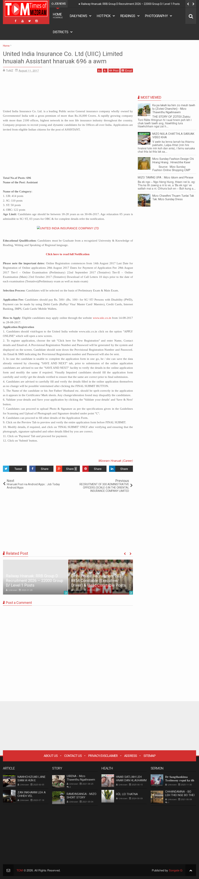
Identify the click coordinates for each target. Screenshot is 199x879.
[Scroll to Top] (190, 870)
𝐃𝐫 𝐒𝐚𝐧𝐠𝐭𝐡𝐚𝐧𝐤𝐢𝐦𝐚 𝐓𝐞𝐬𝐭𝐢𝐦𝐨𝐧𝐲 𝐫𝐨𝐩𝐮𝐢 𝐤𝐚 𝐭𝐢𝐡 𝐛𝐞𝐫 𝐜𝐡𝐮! (179, 780)
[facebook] (15, 21)
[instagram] (36, 21)
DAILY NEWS (78, 16)
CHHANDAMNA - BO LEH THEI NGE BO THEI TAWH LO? (180, 795)
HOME (58, 15)
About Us (51, 756)
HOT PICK (104, 16)
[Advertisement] (68, 92)
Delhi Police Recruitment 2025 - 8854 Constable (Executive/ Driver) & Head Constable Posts (136, 3)
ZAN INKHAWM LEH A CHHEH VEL (31, 794)
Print (116, 70)
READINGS (127, 16)
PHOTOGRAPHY (156, 16)
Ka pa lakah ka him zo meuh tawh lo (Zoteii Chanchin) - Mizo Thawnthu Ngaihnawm (173, 108)
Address (130, 756)
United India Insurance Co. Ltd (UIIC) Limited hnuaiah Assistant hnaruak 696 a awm (63, 57)
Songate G (175, 870)
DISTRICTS (60, 32)
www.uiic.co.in (102, 317)
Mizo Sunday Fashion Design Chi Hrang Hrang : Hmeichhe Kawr (173, 160)
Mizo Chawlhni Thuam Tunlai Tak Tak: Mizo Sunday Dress (173, 197)
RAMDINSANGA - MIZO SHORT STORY (81, 795)
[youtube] (22, 21)
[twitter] (29, 21)
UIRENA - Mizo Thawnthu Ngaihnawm (81, 777)
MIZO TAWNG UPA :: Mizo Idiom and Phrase (165, 177)
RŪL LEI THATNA (127, 794)
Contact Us (73, 756)
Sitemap (149, 756)
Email (128, 70)
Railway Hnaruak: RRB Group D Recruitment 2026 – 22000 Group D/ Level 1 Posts (34, 581)
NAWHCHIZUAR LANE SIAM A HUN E (31, 778)
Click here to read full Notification (67, 254)
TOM (20, 870)
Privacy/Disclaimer (103, 756)
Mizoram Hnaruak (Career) (116, 460)
